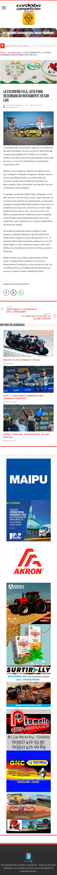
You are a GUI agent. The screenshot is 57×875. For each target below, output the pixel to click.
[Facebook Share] (6, 292)
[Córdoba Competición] (28, 7)
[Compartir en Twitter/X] (13, 292)
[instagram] (31, 861)
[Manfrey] (28, 72)
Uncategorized (14, 52)
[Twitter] (28, 861)
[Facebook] (25, 861)
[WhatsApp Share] (21, 292)
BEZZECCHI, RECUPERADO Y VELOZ (21, 359)
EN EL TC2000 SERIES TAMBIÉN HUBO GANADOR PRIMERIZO (23, 397)
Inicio (2, 52)
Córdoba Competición (14, 105)
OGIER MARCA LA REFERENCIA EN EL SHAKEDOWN (21, 309)
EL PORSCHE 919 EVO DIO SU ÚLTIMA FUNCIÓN (36, 316)
